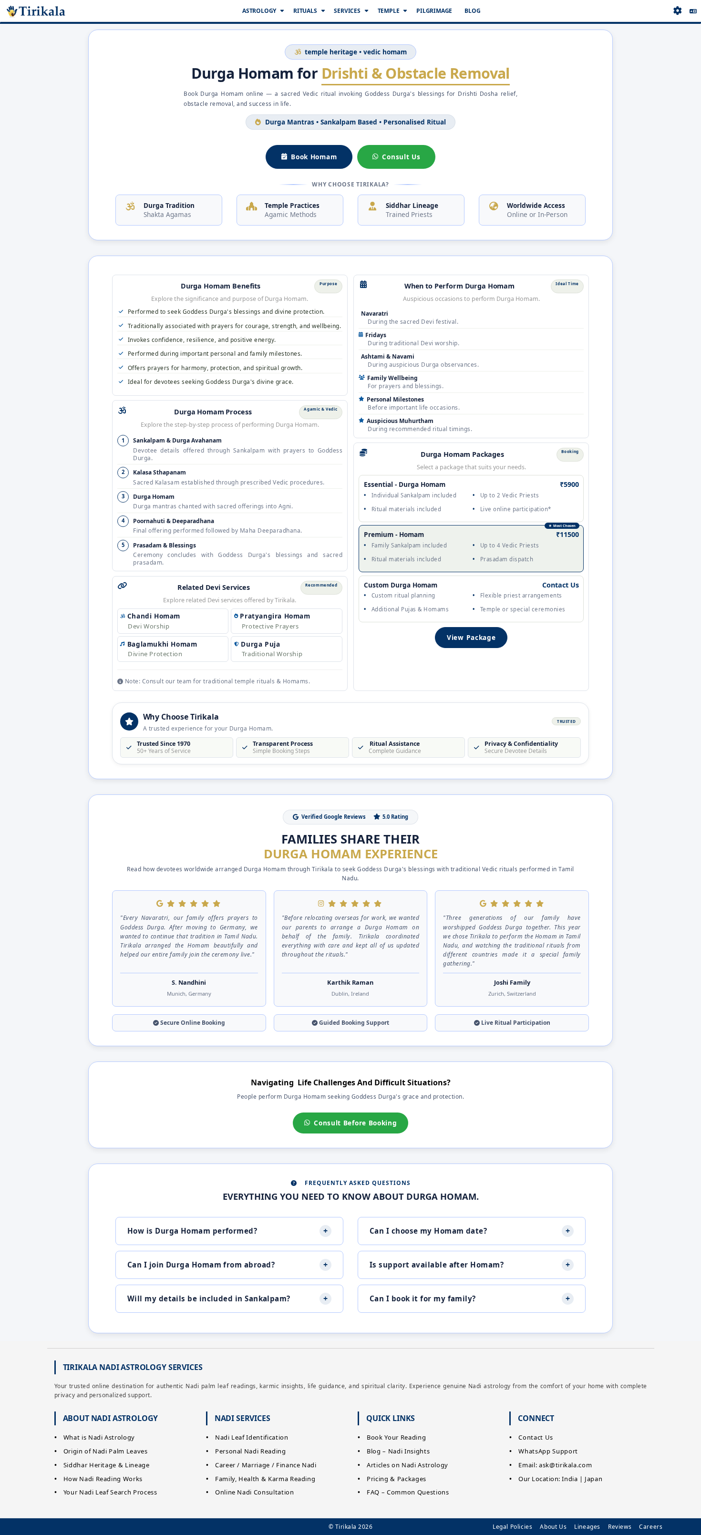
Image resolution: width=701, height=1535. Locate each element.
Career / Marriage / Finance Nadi (266, 1465)
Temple (389, 11)
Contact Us (535, 1437)
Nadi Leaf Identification (252, 1437)
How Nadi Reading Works (103, 1478)
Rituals (305, 11)
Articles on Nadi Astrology (407, 1465)
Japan (593, 1478)
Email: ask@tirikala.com (555, 1465)
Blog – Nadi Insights (398, 1451)
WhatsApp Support (547, 1451)
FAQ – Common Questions (408, 1492)
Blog (472, 11)
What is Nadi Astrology (99, 1437)
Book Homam (314, 156)
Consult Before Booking (355, 1122)
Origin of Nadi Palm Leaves (105, 1451)
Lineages (587, 1527)
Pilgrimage (434, 11)
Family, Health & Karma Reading (265, 1478)
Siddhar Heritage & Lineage (106, 1465)
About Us (553, 1527)
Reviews (619, 1527)
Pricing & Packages (396, 1478)
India (569, 1478)
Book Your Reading (396, 1437)
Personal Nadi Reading (250, 1451)
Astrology (259, 11)
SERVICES (347, 11)
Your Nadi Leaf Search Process (110, 1492)
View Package (471, 637)
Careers (650, 1527)
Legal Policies (512, 1527)
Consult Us (401, 156)
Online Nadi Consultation (254, 1492)
